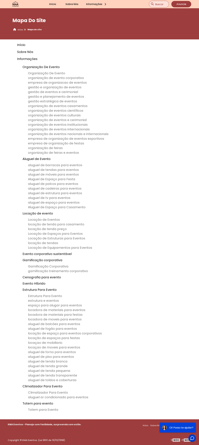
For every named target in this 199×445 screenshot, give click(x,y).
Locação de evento (38, 213)
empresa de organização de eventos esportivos (66, 138)
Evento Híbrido (34, 283)
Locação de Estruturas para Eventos (56, 238)
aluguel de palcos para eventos (53, 184)
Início (52, 4)
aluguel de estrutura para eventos (55, 193)
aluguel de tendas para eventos (53, 170)
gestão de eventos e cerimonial (53, 92)
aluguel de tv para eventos (49, 198)
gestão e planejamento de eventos (56, 96)
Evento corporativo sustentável (47, 254)
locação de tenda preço (47, 229)
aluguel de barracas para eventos (55, 165)
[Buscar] (152, 4)
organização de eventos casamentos (58, 106)
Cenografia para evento (42, 277)
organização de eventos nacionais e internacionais (68, 134)
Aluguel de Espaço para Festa (51, 179)
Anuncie (181, 4)
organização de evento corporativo (56, 78)
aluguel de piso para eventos (51, 357)
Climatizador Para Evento (42, 386)
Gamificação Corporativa (48, 266)
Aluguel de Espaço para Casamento (57, 207)
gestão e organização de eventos (54, 87)
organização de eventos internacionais (59, 129)
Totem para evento (38, 403)
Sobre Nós (71, 4)
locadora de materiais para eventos (56, 310)
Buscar (159, 4)
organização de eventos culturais (54, 115)
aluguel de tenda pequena (49, 371)
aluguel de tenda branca (47, 361)
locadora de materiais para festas (55, 314)
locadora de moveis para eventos (55, 319)
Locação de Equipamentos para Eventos (60, 247)
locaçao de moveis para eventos (54, 347)
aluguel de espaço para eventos (54, 202)
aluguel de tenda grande (48, 366)
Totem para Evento (43, 409)
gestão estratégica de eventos (52, 101)
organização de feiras (45, 148)
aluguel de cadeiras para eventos (54, 188)
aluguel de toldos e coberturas (52, 380)
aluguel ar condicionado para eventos (58, 397)
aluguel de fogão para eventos (52, 328)
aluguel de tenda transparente (52, 375)
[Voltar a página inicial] (15, 4)
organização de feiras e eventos (53, 152)
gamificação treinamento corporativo (58, 271)
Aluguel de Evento (37, 159)
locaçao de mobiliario (45, 342)
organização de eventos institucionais (58, 124)
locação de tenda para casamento (56, 224)
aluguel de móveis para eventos (53, 174)
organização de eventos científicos (55, 110)
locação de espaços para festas (54, 338)
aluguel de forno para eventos (52, 352)
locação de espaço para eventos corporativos (65, 333)
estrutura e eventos (43, 300)
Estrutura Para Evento (40, 290)
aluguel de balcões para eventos (54, 324)
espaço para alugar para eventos (55, 305)
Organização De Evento (41, 67)
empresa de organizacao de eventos (57, 82)
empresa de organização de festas (56, 143)
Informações (94, 4)
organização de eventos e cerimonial (57, 120)
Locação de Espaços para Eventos (55, 233)
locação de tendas (43, 243)
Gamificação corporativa (42, 260)
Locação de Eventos (44, 219)
